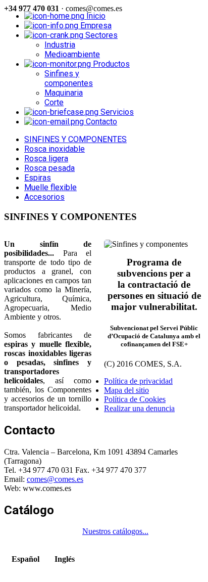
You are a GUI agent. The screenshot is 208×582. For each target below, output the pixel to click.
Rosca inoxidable (54, 149)
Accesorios (44, 197)
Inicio (95, 16)
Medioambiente (72, 54)
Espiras (37, 178)
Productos (110, 64)
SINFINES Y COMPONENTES (75, 139)
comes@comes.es (55, 479)
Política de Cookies (135, 399)
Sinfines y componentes (68, 78)
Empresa (95, 25)
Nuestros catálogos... (115, 531)
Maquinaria (63, 93)
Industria (59, 45)
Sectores (100, 35)
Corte (54, 102)
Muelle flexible (50, 187)
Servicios (116, 112)
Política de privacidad (138, 381)
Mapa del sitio (126, 390)
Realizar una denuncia (139, 408)
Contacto (100, 121)
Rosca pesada (49, 168)
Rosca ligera (46, 158)
